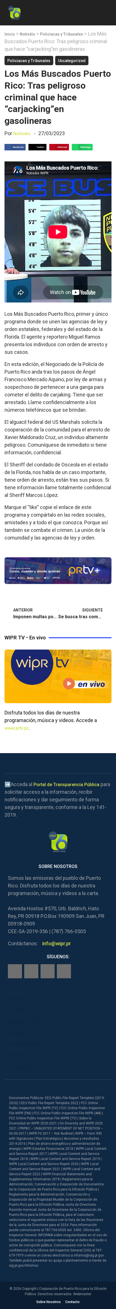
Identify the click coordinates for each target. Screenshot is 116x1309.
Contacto (72, 1302)
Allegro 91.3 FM (26, 1021)
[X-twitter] (48, 971)
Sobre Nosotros (48, 1302)
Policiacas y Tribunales (61, 34)
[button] (106, 11)
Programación (25, 1044)
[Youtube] (64, 971)
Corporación (23, 1066)
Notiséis (27, 34)
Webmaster (82, 1294)
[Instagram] (31, 971)
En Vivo (17, 1010)
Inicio (10, 34)
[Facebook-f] (15, 971)
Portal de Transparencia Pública (66, 784)
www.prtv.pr (16, 728)
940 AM (18, 1033)
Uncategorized (72, 60)
